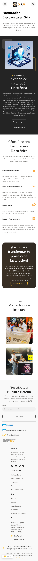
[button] (19, 75)
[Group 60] (20, 466)
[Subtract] (23, 466)
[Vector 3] (16, 466)
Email (4, 405)
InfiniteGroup (19, 558)
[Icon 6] (12, 466)
